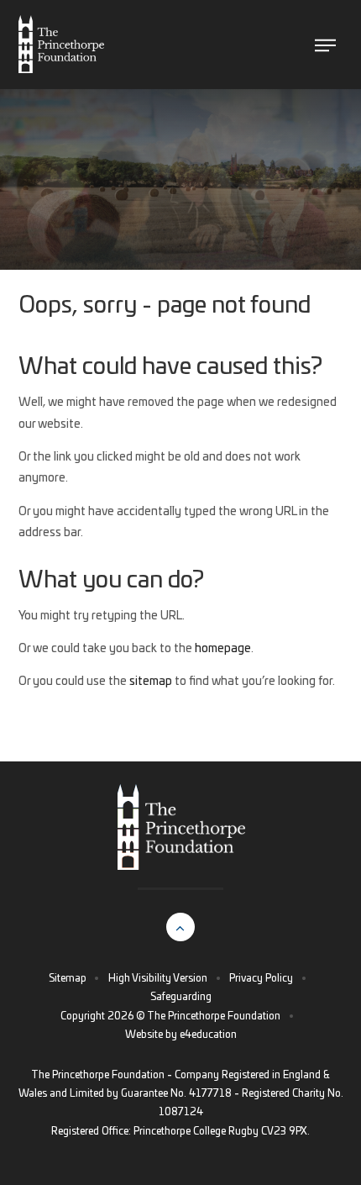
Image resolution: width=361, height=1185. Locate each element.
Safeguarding (181, 997)
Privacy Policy (261, 978)
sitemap (150, 681)
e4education (208, 1035)
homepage (223, 649)
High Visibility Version (157, 978)
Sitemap (67, 978)
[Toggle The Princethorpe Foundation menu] (325, 45)
